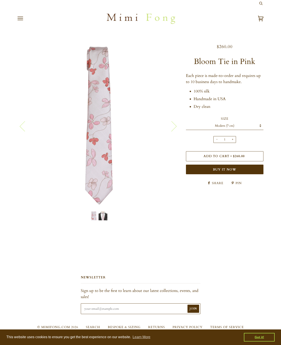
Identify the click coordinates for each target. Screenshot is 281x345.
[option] (98, 126)
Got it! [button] (259, 337)
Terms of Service (227, 327)
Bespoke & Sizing (124, 327)
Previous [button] (25, 126)
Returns (156, 327)
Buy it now (224, 169)
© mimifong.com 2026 (57, 327)
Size (225, 119)
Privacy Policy (187, 327)
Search (93, 327)
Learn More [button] (141, 337)
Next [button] (171, 126)
